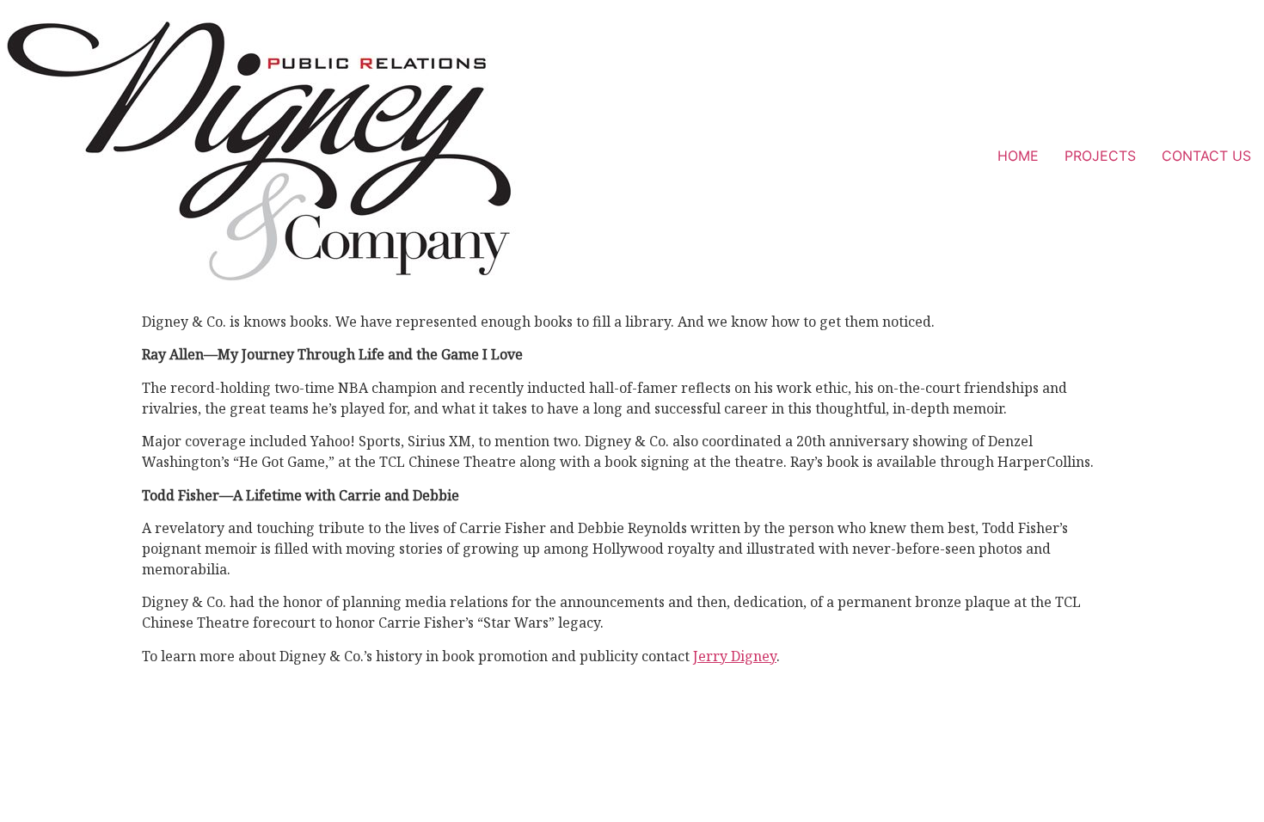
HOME (1018, 155)
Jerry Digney (734, 656)
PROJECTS (1100, 155)
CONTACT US (1206, 155)
